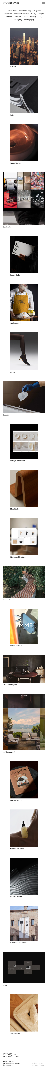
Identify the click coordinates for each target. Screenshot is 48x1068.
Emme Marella (16, 646)
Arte (12, 115)
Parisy (12, 372)
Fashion (18, 17)
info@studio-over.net (11, 1063)
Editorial (9, 17)
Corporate (37, 11)
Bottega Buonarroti (17, 461)
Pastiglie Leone (16, 800)
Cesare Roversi (9, 600)
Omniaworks (15, 1033)
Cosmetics (8, 14)
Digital (41, 14)
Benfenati (6, 227)
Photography (29, 20)
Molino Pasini (15, 323)
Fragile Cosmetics (17, 848)
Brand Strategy (25, 11)
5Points (13, 67)
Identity (33, 17)
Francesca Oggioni (10, 685)
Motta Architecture (17, 557)
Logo (41, 17)
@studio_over (8, 1065)
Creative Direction (21, 14)
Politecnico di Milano (18, 942)
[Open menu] (43, 2)
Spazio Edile (15, 275)
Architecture (12, 11)
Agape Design (15, 163)
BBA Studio (14, 509)
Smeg (5, 985)
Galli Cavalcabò (9, 752)
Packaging (18, 20)
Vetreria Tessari (16, 897)
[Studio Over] (11, 3)
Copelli (5, 415)
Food (26, 17)
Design (34, 14)
